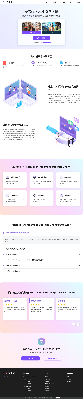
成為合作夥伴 (48, 379)
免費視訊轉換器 (27, 381)
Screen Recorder (27, 379)
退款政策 (47, 391)
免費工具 (55, 2)
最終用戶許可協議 (49, 383)
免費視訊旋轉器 (27, 391)
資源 (64, 2)
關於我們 (47, 376)
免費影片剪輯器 (27, 383)
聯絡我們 (69, 379)
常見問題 (69, 381)
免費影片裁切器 (27, 388)
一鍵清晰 (30, 358)
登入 (79, 2)
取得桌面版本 (52, 358)
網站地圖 (47, 388)
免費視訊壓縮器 (27, 386)
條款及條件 (47, 386)
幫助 (70, 2)
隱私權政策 (47, 381)
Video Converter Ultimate (29, 376)
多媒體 (46, 2)
